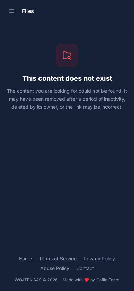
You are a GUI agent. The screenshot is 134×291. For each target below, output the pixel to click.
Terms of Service (58, 258)
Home (25, 258)
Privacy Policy (99, 258)
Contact (85, 268)
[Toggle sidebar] (11, 11)
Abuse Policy (54, 268)
